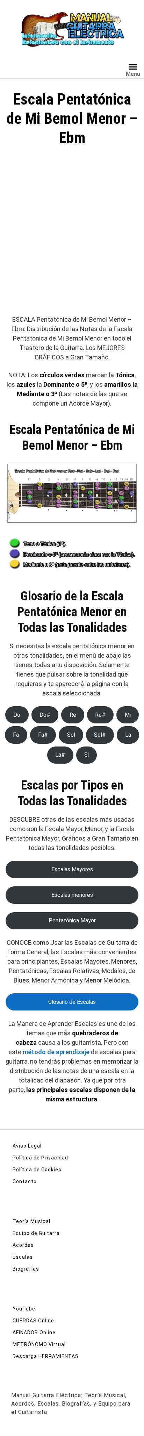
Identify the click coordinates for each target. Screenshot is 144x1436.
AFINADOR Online (34, 1332)
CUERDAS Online (33, 1320)
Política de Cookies (37, 1169)
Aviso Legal (27, 1146)
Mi (128, 715)
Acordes (23, 1245)
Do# (44, 715)
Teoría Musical (31, 1221)
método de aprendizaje (56, 1052)
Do (16, 715)
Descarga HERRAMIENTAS (46, 1356)
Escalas (23, 1257)
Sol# (100, 734)
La (128, 734)
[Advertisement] (72, 234)
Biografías (26, 1269)
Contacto (25, 1181)
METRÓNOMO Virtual (39, 1344)
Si (86, 754)
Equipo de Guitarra (36, 1233)
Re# (100, 715)
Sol (71, 734)
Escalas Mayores (72, 869)
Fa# (43, 734)
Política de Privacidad (40, 1157)
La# (60, 754)
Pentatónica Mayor (72, 920)
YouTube (24, 1309)
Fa (16, 734)
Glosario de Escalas (72, 1002)
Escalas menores (72, 895)
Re (73, 715)
